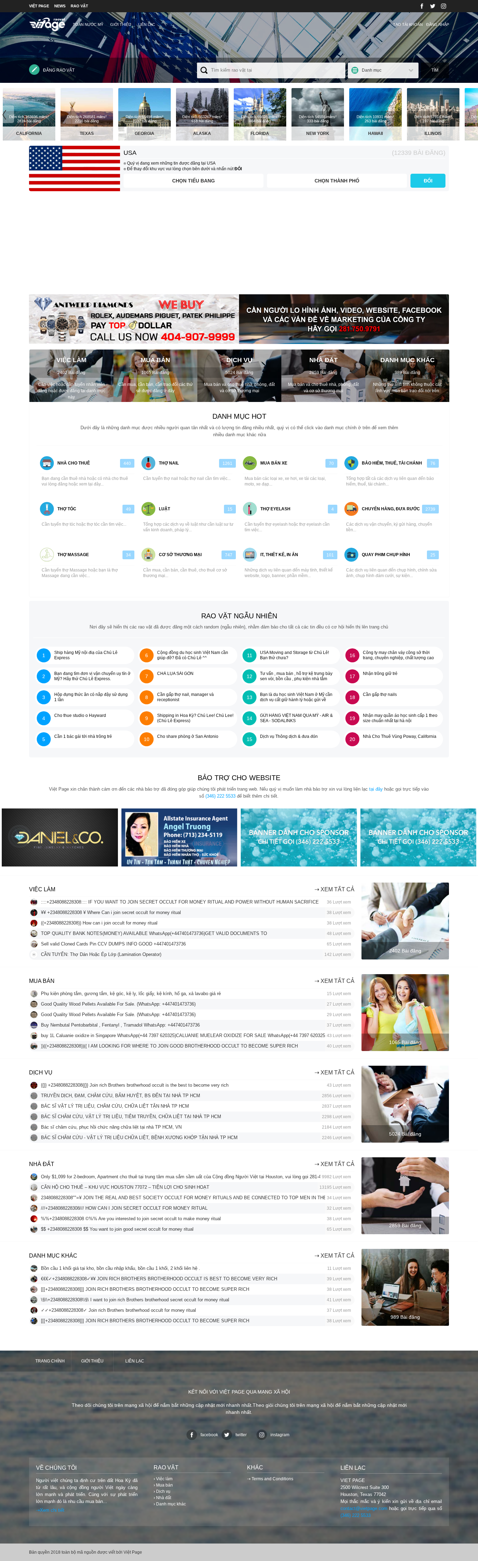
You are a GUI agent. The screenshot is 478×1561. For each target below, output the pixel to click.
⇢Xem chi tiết (50, 1510)
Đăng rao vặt (59, 70)
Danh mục (371, 70)
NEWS (59, 6)
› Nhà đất (162, 1497)
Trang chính (50, 1361)
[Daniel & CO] (60, 865)
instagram (279, 1434)
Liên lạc (146, 24)
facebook (209, 1434)
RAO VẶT (79, 6)
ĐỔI (428, 181)
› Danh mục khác (170, 1504)
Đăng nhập (437, 24)
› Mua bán (163, 1485)
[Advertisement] (239, 245)
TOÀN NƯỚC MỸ (88, 24)
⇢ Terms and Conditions (270, 1478)
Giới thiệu (120, 24)
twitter (241, 1434)
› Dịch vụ (162, 1491)
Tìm (434, 70)
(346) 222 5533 (220, 796)
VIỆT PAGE (39, 6)
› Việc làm (163, 1478)
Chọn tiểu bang (193, 181)
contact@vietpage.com (363, 1508)
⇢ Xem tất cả (334, 889)
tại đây (376, 789)
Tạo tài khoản (408, 24)
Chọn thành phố (337, 181)
